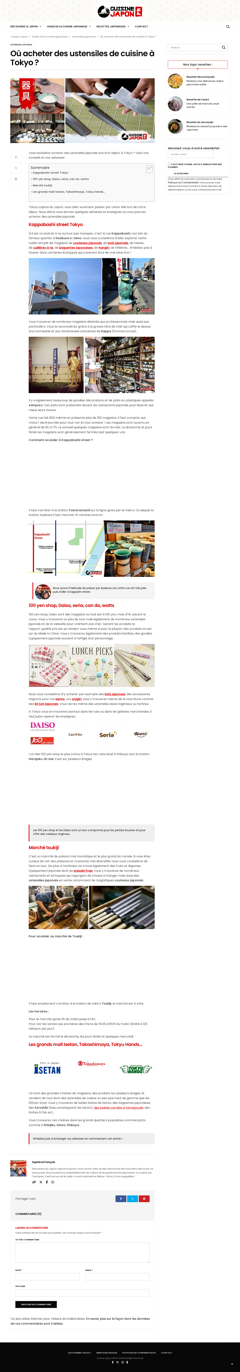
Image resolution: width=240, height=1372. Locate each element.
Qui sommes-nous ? (79, 1352)
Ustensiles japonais (21, 45)
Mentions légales (106, 1352)
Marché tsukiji (42, 185)
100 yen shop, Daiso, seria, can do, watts (61, 179)
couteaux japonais (87, 243)
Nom (18, 1270)
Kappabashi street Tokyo (50, 173)
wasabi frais (83, 871)
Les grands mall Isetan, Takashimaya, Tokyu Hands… (69, 192)
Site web (20, 1286)
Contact (141, 26)
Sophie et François (43, 1162)
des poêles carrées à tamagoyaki (118, 1108)
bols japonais (118, 243)
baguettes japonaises (76, 248)
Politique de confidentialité (139, 1352)
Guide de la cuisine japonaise (67, 26)
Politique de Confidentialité (183, 182)
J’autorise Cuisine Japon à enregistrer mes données (195, 166)
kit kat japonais (46, 704)
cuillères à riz (43, 248)
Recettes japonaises (111, 26)
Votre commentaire (27, 1239)
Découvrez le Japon (24, 26)
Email (89, 1270)
